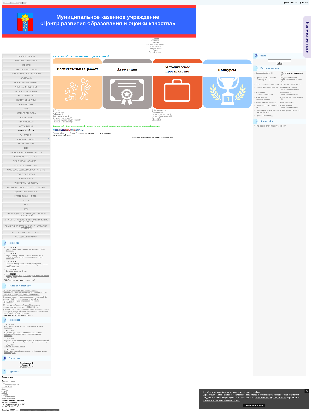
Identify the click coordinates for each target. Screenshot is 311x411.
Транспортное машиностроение (263, 98)
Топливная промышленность (263, 93)
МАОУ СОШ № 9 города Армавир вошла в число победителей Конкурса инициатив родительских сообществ (24, 257)
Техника (155, 118)
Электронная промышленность (288, 106)
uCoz (13, 381)
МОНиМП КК (7, 387)
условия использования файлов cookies (221, 400)
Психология (157, 112)
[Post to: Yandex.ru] (74, 130)
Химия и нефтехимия (265, 102)
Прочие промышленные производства (266, 79)
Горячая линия (155, 48)
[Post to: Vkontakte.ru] (82, 130)
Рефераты (57, 114)
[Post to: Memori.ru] (69, 130)
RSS (3, 383)
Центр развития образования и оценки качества (39, 410)
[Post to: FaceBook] (56, 130)
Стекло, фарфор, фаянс (266, 87)
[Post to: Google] (59, 130)
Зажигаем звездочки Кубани (16, 271)
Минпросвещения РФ (10, 385)
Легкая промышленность (266, 84)
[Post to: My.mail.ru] (77, 130)
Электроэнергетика (289, 110)
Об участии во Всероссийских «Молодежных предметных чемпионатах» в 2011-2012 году (21, 306)
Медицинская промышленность (288, 93)
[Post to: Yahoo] (64, 130)
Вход (25, 3)
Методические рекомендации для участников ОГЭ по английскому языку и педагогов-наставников (25, 294)
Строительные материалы (292, 73)
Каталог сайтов (67, 133)
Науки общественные (161, 116)
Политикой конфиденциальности (270, 398)
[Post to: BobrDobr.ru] (67, 130)
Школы (155, 120)
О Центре (155, 40)
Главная (6, 3)
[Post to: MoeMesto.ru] (72, 130)
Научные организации (62, 122)
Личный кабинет (155, 52)
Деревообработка (263, 73)
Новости (155, 42)
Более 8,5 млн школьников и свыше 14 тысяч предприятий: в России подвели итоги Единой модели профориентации (27, 265)
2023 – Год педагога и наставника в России (20, 290)
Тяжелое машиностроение (292, 97)
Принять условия (254, 405)
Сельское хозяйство (289, 84)
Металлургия (286, 102)
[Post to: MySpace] (61, 130)
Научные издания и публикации (66, 120)
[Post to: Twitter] (54, 130)
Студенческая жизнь (61, 118)
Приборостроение (263, 115)
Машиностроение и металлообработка (289, 88)
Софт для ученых (60, 116)
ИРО (4, 389)
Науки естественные (160, 114)
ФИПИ (4, 393)
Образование (157, 110)
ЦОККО (5, 394)
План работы (155, 46)
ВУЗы (55, 110)
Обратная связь (8, 396)
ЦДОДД (5, 391)
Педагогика (57, 112)
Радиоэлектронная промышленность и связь (292, 79)
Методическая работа (155, 44)
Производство (81, 133)
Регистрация (16, 3)
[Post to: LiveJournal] (80, 130)
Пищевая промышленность (267, 105)
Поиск (155, 50)
